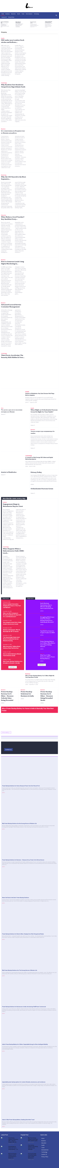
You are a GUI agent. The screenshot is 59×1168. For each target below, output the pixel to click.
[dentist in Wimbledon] (14, 485)
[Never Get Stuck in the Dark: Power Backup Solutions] (29, 883)
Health (2, 38)
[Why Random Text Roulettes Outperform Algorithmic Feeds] (44, 99)
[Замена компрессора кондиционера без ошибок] (56, 24)
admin (26, 466)
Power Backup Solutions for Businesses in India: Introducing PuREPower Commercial (24, 1006)
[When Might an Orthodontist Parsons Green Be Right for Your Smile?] (27, 24)
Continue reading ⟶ (6, 732)
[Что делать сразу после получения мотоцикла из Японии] (41, 24)
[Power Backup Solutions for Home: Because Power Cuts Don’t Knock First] (29, 771)
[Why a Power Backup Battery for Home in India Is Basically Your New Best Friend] (29, 721)
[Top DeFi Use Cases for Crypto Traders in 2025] (33, 632)
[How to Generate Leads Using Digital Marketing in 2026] (44, 276)
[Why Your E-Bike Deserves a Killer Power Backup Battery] (33, 656)
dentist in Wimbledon (8, 472)
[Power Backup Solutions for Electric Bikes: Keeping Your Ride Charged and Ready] (29, 919)
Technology (4, 82)
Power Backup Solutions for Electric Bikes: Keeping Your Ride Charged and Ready (23, 934)
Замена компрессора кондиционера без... (48, 22)
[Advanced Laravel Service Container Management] (44, 319)
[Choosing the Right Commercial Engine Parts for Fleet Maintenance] (24, 1156)
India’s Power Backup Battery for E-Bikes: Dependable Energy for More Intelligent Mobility (25, 1044)
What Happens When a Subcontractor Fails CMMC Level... (13, 551)
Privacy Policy (36, 472)
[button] (56, 15)
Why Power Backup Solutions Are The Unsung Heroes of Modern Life (19, 970)
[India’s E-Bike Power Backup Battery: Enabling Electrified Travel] (29, 1105)
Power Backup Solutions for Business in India (27, 694)
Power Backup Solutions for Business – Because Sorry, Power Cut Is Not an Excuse (23, 860)
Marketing (3, 175)
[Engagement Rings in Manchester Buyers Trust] (43, 518)
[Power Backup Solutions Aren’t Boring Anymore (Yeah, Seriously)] (24, 1147)
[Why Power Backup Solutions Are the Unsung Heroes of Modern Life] (29, 809)
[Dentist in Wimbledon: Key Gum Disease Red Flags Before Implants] (12, 24)
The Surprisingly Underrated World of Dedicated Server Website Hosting (11, 639)
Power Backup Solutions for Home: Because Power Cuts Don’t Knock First (21, 785)
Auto (2, 408)
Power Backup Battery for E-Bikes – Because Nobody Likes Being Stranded (7, 696)
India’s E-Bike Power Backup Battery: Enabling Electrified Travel (18, 1119)
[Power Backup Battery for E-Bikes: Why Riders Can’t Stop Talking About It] (33, 642)
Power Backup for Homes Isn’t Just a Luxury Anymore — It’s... (13, 1148)
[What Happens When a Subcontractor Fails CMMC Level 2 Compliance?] (43, 562)
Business (3, 129)
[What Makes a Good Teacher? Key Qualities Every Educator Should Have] (44, 231)
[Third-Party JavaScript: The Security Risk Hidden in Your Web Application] (44, 370)
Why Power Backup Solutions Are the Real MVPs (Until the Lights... (33, 1139)
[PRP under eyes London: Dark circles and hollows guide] (44, 55)
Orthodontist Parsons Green (42, 489)
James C (27, 402)
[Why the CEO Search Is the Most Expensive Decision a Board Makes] (44, 191)
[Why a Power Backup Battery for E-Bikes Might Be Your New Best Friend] (12, 679)
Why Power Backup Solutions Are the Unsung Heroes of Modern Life (19, 823)
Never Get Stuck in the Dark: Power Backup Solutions (15, 897)
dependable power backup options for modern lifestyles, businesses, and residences (23, 1082)
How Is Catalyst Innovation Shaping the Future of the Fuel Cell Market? (12, 605)
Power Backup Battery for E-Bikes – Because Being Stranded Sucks (46, 696)
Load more (12, 667)
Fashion (5, 502)
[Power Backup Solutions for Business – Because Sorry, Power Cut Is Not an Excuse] (29, 845)
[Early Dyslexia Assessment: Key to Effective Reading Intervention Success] (33, 604)
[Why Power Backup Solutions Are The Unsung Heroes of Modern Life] (29, 956)
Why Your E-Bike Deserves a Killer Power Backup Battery (47, 656)
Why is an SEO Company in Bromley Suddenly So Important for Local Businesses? (12, 614)
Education (3, 215)
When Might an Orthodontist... (18, 22)
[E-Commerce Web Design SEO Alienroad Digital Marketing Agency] (12, 461)
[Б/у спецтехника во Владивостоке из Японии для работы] (44, 145)
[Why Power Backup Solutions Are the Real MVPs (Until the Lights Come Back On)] (24, 1139)
